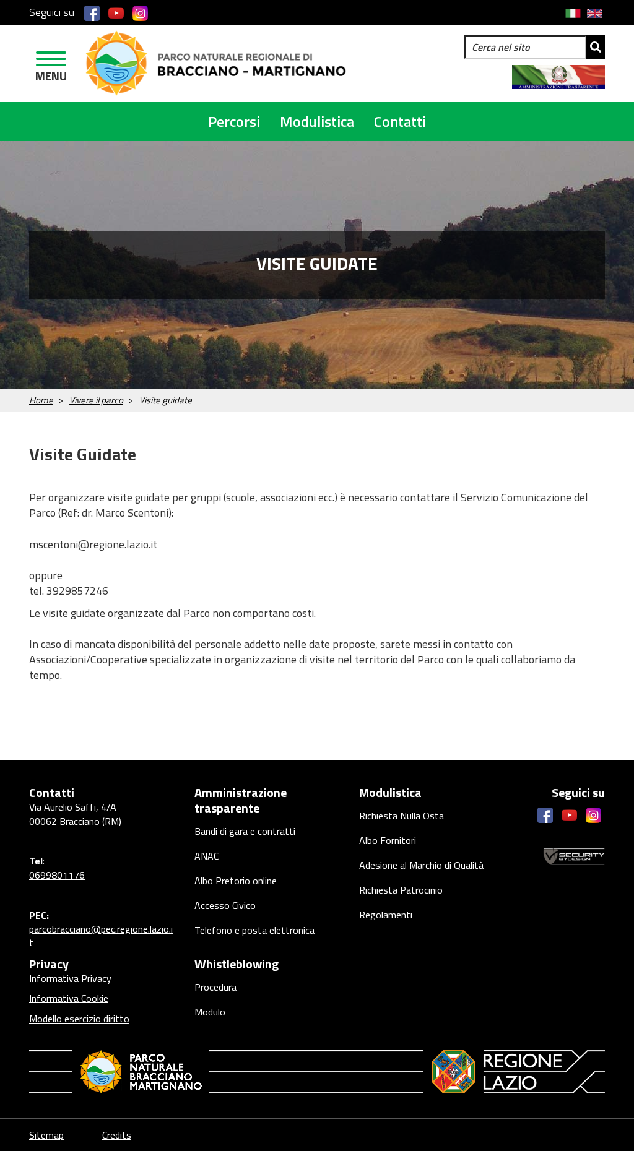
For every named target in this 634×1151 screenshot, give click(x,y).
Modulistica (317, 121)
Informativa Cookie (68, 998)
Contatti (400, 121)
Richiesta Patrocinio (401, 889)
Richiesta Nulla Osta (401, 815)
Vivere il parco (96, 400)
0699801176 (57, 875)
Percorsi (234, 121)
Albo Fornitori (387, 840)
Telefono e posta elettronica (254, 930)
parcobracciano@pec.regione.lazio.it (101, 935)
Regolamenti (385, 914)
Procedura (215, 987)
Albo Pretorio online (235, 880)
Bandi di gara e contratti (244, 831)
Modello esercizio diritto (79, 1018)
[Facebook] (92, 12)
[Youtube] (116, 12)
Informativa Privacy (70, 978)
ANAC (206, 855)
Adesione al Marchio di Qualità (421, 865)
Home (41, 400)
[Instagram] (140, 12)
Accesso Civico (225, 905)
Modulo (209, 1011)
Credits (116, 1135)
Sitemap (46, 1135)
